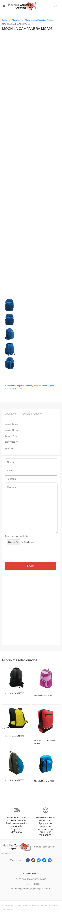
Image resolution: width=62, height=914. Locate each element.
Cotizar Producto (32, 413)
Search (56, 6)
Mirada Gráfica (7, 909)
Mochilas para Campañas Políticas (39, 20)
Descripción (11, 413)
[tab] (11, 413)
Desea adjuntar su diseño (17, 536)
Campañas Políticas (23, 386)
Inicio (4, 20)
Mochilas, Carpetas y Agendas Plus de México (31, 905)
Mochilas (16, 20)
